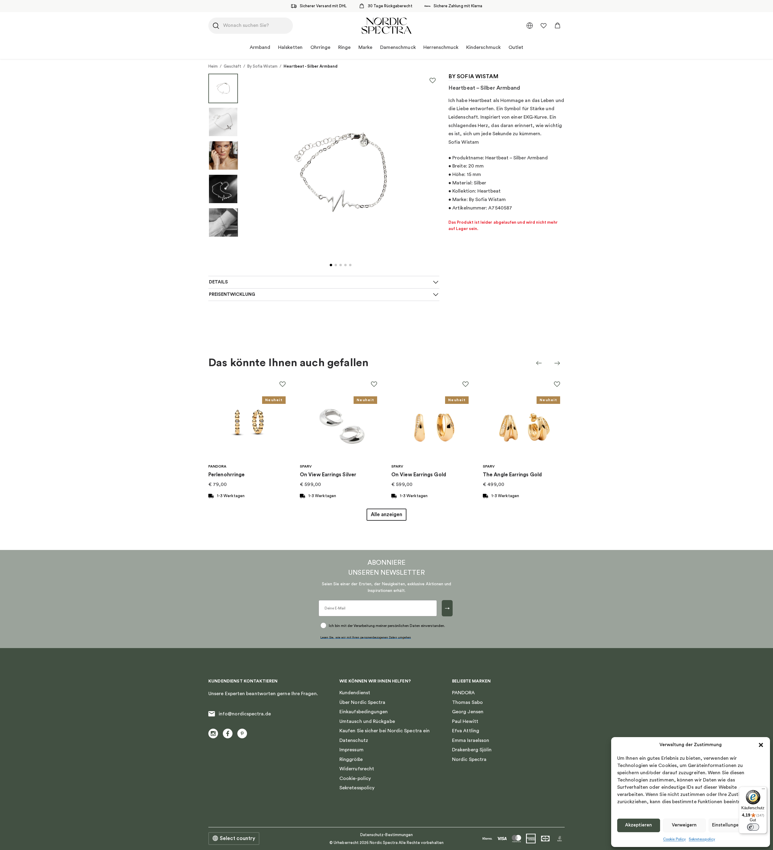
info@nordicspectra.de (245, 713)
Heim (213, 66)
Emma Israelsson (470, 740)
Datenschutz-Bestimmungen (386, 835)
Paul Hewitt (465, 721)
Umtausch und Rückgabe (367, 721)
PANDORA (463, 692)
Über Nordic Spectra (362, 702)
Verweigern (684, 825)
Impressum (351, 749)
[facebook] (228, 733)
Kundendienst (354, 692)
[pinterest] (242, 733)
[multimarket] (530, 26)
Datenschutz (353, 740)
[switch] (753, 827)
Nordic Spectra (469, 759)
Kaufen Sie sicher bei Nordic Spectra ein (384, 730)
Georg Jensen (467, 711)
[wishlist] (543, 26)
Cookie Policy (674, 839)
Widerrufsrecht (356, 768)
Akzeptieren (638, 825)
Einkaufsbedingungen (363, 711)
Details (218, 282)
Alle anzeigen (386, 514)
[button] (761, 745)
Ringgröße (351, 759)
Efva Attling (465, 730)
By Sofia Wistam (262, 66)
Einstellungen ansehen (736, 825)
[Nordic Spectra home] (386, 26)
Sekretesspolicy (702, 839)
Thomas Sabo (467, 702)
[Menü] (763, 790)
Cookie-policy (355, 778)
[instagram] (213, 733)
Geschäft (232, 66)
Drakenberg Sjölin (472, 749)
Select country (237, 838)
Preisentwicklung (232, 294)
